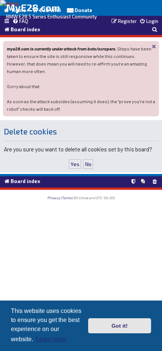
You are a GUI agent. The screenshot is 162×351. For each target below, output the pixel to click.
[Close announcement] (154, 46)
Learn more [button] (51, 339)
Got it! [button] (120, 326)
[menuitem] (20, 21)
